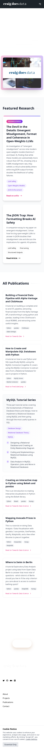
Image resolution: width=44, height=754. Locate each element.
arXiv (35, 38)
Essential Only (10, 744)
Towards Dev (9, 46)
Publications (8, 702)
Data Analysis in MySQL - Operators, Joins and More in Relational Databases (22, 464)
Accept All (10, 750)
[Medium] (11, 680)
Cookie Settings (31, 739)
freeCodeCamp (24, 42)
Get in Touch (22, 642)
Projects (6, 698)
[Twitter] (4, 680)
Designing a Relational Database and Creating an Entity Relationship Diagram (22, 445)
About (5, 694)
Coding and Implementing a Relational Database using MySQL (22, 455)
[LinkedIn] (15, 680)
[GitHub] (7, 680)
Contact (6, 706)
